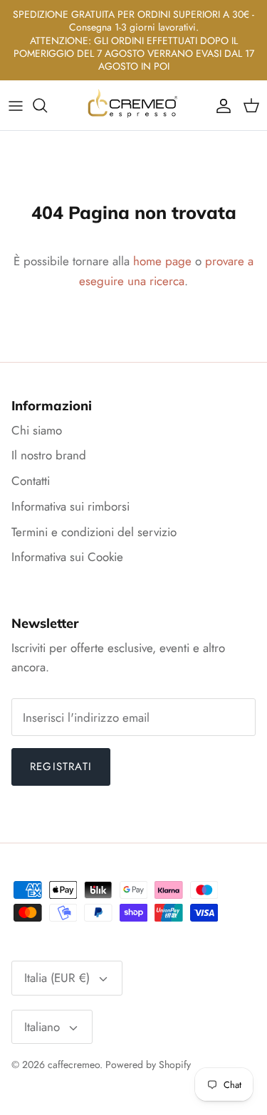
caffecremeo (74, 1064)
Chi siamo (36, 430)
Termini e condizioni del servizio (94, 531)
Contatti (30, 480)
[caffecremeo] (134, 105)
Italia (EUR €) (57, 977)
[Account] (220, 105)
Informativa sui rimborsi (70, 506)
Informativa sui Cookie (67, 556)
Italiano (42, 1026)
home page (162, 261)
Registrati (61, 766)
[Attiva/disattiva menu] (15, 105)
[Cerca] (47, 105)
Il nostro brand (48, 455)
